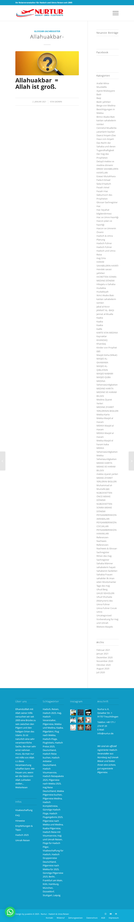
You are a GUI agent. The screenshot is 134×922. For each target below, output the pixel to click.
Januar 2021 (102, 653)
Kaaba (99, 317)
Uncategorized (103, 615)
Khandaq (101, 343)
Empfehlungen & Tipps (24, 827)
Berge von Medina (105, 105)
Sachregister (102, 559)
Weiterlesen (21, 787)
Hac (98, 206)
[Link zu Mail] (116, 913)
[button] (10, 912)
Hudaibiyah (102, 291)
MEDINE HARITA (104, 388)
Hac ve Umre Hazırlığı (107, 217)
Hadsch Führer (104, 243)
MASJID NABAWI (104, 373)
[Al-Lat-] (2, 461)
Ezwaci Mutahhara (106, 176)
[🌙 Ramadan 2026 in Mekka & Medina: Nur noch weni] (73, 712)
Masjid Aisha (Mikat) (106, 355)
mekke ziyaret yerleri (107, 474)
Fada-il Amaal (103, 179)
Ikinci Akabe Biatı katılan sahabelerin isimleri (106, 299)
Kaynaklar (101, 336)
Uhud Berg (101, 589)
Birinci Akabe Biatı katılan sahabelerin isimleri (106, 120)
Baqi (98, 98)
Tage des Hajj (103, 585)
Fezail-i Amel (102, 187)
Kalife (99, 329)
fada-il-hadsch (103, 183)
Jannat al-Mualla (104, 314)
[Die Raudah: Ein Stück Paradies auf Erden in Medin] (81, 727)
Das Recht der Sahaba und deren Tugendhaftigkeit (106, 146)
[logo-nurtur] (40, 13)
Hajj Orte (101, 258)
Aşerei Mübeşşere (105, 90)
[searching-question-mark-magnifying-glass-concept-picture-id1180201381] (47, 63)
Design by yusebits (23, 914)
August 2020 (102, 668)
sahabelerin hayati (106, 567)
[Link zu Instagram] (105, 913)
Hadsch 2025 (22, 834)
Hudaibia (101, 288)
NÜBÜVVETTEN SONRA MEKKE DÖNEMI (104, 507)
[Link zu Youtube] (110, 913)
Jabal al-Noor (103, 306)
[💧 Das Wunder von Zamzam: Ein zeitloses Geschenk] (81, 720)
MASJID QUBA (103, 377)
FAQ (17, 815)
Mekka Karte (103, 414)
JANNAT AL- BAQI (105, 310)
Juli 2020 (100, 672)
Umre (99, 611)
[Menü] (114, 13)
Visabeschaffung (23, 810)
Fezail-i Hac (102, 191)
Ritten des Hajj (103, 555)
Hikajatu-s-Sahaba (105, 284)
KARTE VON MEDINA (107, 332)
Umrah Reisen (22, 840)
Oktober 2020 (103, 664)
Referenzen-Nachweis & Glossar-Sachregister (106, 548)
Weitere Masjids (104, 626)
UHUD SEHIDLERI (105, 593)
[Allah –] (131, 461)
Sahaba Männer (104, 563)
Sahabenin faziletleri (106, 570)
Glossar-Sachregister (47, 31)
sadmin (58, 101)
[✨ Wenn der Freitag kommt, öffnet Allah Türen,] (88, 720)
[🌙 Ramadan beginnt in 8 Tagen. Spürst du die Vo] (88, 712)
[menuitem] (114, 13)
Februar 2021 (103, 650)
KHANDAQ (101, 340)
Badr (98, 94)
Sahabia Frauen (104, 574)
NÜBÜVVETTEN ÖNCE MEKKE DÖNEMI (104, 496)
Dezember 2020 (104, 657)
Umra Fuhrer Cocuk (106, 608)
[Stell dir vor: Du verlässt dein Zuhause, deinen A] (73, 727)
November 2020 (104, 661)
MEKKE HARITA (104, 462)
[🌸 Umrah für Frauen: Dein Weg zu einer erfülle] (88, 727)
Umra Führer (103, 604)
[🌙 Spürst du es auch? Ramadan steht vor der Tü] (81, 712)
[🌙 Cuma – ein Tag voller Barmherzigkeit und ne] (73, 720)
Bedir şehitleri (103, 101)
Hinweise (20, 820)
